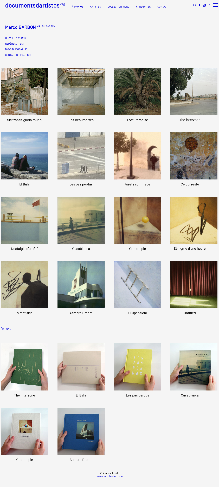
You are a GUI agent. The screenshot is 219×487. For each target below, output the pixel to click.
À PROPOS (77, 6)
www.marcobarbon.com (109, 476)
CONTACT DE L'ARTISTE (18, 55)
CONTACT (162, 6)
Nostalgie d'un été (24, 249)
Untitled (190, 313)
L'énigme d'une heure (190, 248)
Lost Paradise (137, 120)
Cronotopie (137, 249)
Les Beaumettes (81, 120)
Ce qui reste (190, 184)
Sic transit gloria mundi (24, 120)
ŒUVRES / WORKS (15, 38)
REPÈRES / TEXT (14, 43)
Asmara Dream (81, 313)
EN (209, 5)
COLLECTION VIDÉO (118, 6)
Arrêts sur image (137, 184)
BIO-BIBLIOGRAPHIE (16, 49)
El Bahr (24, 184)
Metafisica (25, 313)
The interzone (189, 120)
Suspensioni (137, 313)
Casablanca (81, 249)
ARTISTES (95, 6)
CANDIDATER (143, 6)
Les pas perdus (81, 184)
